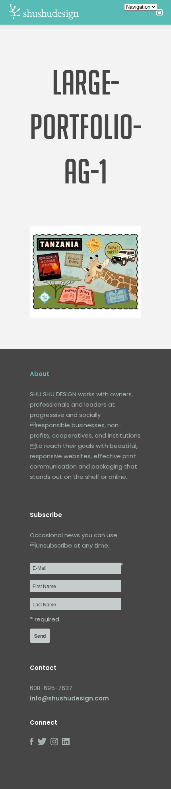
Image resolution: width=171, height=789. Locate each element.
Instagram (54, 741)
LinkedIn (66, 741)
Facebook (31, 741)
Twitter (42, 741)
